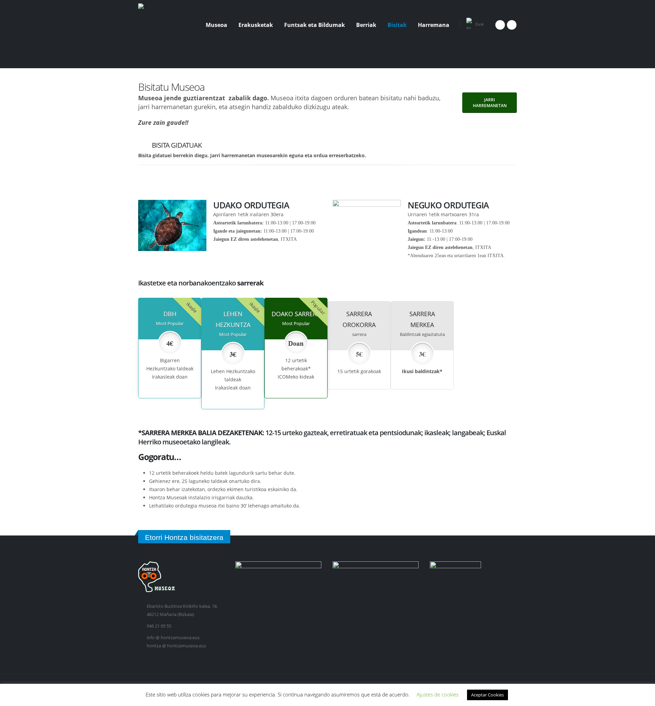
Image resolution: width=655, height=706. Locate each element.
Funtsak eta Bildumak (314, 25)
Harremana (433, 25)
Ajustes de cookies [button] (437, 694)
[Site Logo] (163, 24)
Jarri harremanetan (490, 102)
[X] (511, 25)
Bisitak (397, 25)
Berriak (366, 25)
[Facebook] (500, 25)
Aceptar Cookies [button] (487, 695)
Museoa (216, 25)
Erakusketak (255, 25)
